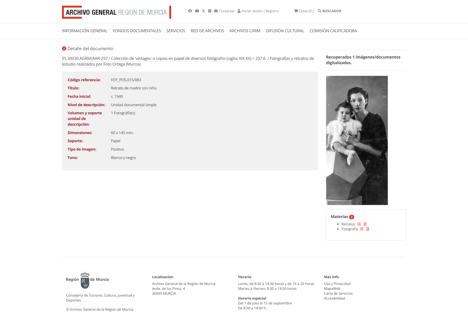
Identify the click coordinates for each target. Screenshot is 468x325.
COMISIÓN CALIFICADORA (333, 31)
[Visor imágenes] (357, 139)
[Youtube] (197, 10)
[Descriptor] (365, 224)
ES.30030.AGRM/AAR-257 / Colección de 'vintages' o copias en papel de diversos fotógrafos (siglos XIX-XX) (156, 58)
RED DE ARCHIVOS (207, 31)
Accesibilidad (334, 298)
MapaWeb (332, 288)
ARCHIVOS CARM (244, 31)
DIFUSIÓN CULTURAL (285, 31)
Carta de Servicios (338, 293)
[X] (204, 10)
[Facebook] (190, 10)
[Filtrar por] (359, 224)
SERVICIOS (175, 31)
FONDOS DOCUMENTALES (137, 31)
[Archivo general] (116, 11)
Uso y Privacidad (337, 283)
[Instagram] (210, 10)
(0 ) (306, 10)
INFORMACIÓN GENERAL (84, 31)
